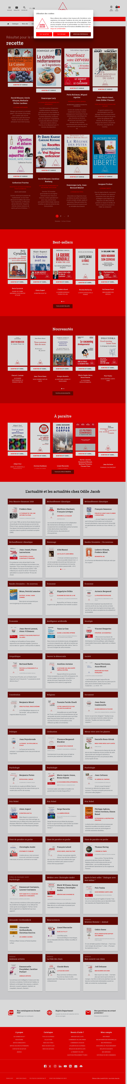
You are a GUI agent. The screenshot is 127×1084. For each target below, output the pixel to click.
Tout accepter (44, 34)
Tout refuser (61, 34)
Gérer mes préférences (80, 34)
